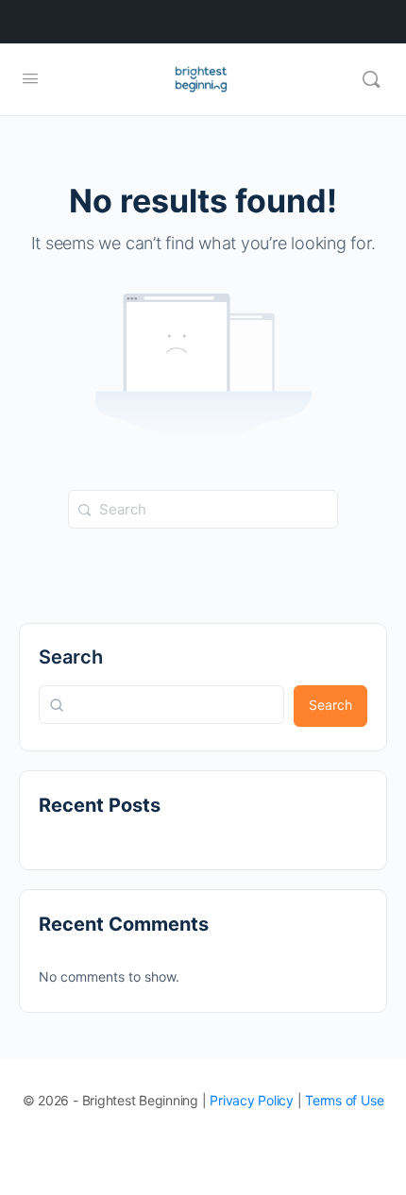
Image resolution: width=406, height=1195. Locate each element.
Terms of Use (344, 1100)
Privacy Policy (252, 1100)
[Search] (371, 79)
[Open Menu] (30, 78)
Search (71, 657)
